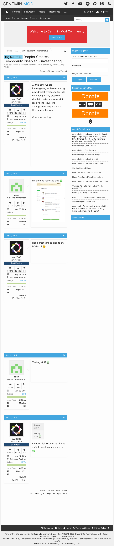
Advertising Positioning (50, 536)
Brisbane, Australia (18, 119)
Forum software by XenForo (28, 539)
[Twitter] (66, 3)
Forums (16, 11)
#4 (64, 355)
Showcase (29, 11)
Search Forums (12, 18)
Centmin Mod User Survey (84, 146)
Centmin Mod (78, 134)
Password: (76, 66)
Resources (54, 11)
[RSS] (109, 3)
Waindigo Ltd (74, 543)
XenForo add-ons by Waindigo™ (47, 543)
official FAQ (91, 141)
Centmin (18, 3)
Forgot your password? (82, 73)
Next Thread (61, 71)
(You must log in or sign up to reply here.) (48, 493)
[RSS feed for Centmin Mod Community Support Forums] (109, 528)
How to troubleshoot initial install (86, 172)
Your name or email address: (84, 56)
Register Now (57, 38)
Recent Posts (45, 18)
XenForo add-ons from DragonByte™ (47, 534)
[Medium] (102, 3)
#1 (64, 78)
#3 (64, 236)
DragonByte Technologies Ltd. (88, 534)
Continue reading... (42, 117)
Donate (90, 96)
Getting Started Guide (81, 168)
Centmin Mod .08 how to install (86, 155)
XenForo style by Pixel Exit (65, 539)
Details (105, 534)
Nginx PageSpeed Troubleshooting (87, 177)
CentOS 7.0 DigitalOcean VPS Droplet (88, 197)
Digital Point (68, 536)
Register (93, 80)
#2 (64, 173)
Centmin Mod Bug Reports (84, 150)
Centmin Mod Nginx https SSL (85, 159)
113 (24, 113)
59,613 (10, 113)
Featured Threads (29, 18)
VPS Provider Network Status (29, 65)
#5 (64, 417)
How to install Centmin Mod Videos (87, 163)
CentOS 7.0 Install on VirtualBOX (86, 193)
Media (42, 11)
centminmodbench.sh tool (83, 202)
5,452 (10, 206)
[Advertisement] (53, 143)
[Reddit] (87, 3)
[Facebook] (73, 3)
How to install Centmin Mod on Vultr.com (90, 181)
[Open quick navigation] (7, 11)
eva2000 (56, 65)
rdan (16, 195)
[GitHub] (94, 3)
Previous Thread (47, 71)
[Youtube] (80, 3)
